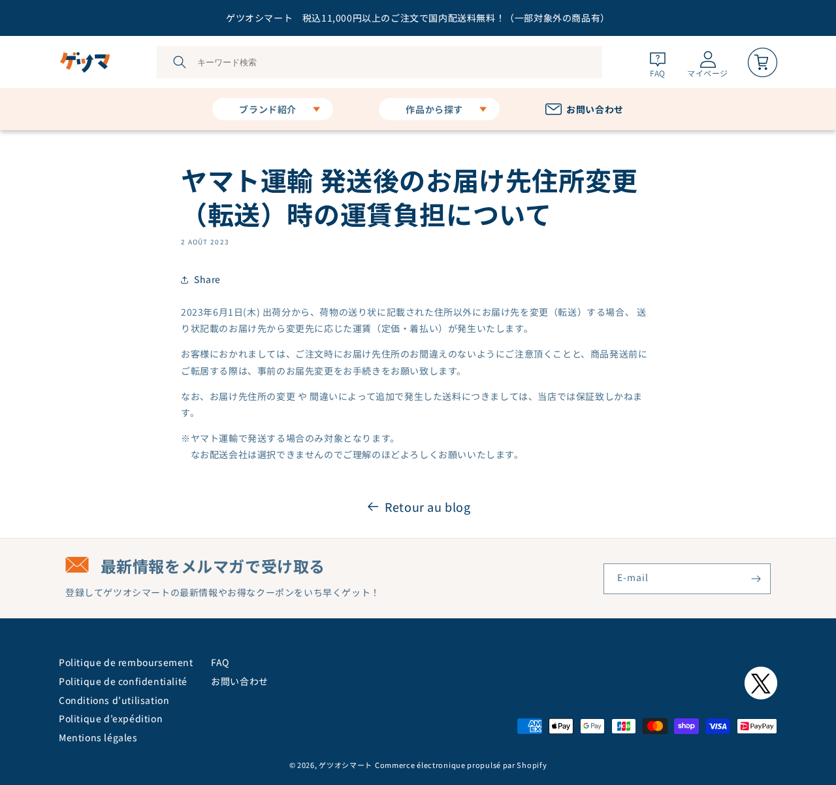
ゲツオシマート (345, 765)
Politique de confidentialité (123, 681)
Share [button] (207, 279)
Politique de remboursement (126, 662)
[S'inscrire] (755, 578)
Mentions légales (98, 737)
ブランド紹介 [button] (268, 109)
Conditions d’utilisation (114, 700)
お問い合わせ (239, 681)
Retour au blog (427, 506)
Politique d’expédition (111, 718)
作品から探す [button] (434, 109)
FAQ (220, 662)
